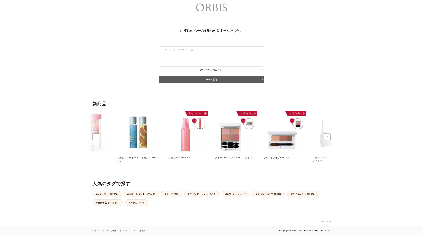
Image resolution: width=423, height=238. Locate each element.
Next (327, 137)
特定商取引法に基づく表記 (104, 230)
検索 (165, 50)
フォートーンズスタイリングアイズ (233, 157)
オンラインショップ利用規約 (132, 230)
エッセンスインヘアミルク (180, 157)
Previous (96, 137)
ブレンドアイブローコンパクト (280, 157)
